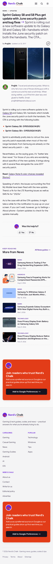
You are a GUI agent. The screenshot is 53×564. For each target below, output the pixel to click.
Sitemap (28, 557)
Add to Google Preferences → (26, 392)
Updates (13, 11)
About (19, 557)
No (33, 232)
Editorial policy (9, 491)
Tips (29, 447)
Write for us (7, 486)
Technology (33, 437)
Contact (6, 482)
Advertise (7, 496)
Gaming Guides (9, 452)
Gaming (6, 437)
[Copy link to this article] (48, 43)
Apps (30, 452)
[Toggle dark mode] (47, 3)
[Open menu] (36, 3)
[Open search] (42, 3)
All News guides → (42, 250)
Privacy (5, 557)
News (5, 11)
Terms (13, 557)
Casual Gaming (9, 442)
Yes (22, 232)
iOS (4, 466)
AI (3, 461)
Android (6, 456)
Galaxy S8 (7, 113)
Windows (32, 442)
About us (6, 477)
